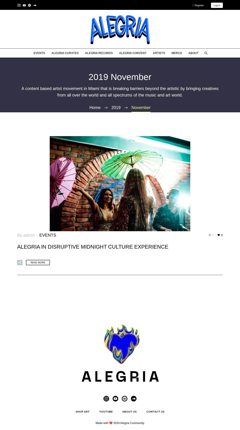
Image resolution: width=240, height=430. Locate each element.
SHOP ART (83, 411)
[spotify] (124, 398)
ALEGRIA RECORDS (99, 53)
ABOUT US (129, 411)
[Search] (205, 53)
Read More (38, 262)
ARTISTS (159, 53)
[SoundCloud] (34, 5)
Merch (176, 53)
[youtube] (115, 398)
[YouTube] (24, 5)
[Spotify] (29, 5)
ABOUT (193, 53)
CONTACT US (155, 411)
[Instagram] (19, 5)
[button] (19, 262)
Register (199, 5)
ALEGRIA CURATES (65, 53)
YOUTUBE (106, 411)
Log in (216, 5)
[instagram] (106, 398)
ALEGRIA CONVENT (133, 53)
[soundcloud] (134, 398)
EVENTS (39, 53)
